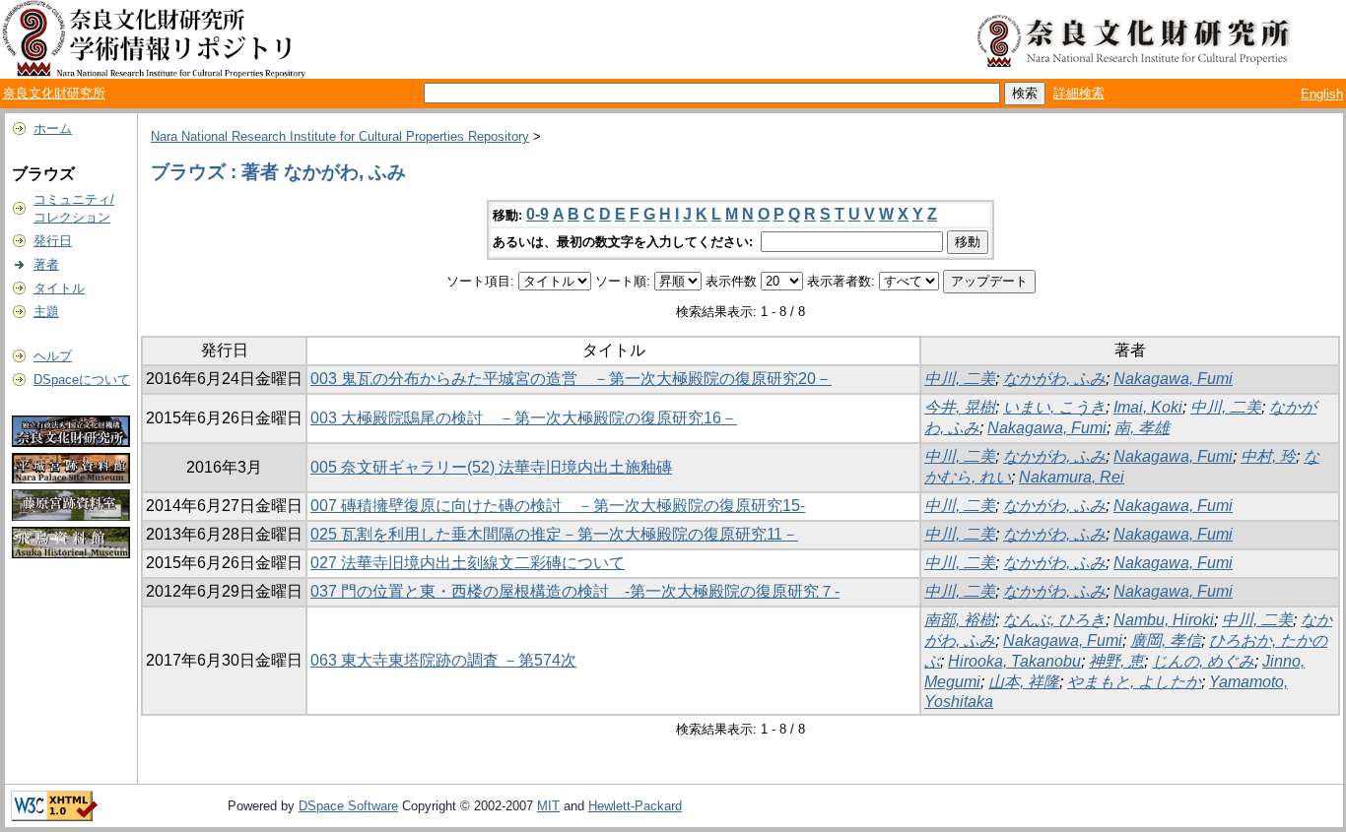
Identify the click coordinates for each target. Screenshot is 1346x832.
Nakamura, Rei (1071, 477)
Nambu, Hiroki (1163, 619)
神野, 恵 (1116, 661)
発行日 (53, 240)
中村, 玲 (1268, 456)
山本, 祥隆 (1023, 681)
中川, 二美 (959, 378)
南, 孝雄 (1142, 427)
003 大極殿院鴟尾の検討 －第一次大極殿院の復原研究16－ (523, 418)
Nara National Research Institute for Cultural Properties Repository (340, 136)
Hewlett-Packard (635, 806)
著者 (46, 264)
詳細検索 (1079, 93)
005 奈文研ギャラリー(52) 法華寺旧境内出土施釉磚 (491, 467)
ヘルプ (53, 356)
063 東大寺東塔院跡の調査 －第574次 (443, 660)
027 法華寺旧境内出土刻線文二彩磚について (467, 562)
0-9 (537, 214)
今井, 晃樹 (959, 407)
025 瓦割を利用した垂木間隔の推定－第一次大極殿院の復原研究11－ (554, 534)
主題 (46, 311)
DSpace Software (348, 806)
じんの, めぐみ (1203, 661)
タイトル (59, 288)
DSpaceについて (82, 379)
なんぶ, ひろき (1054, 619)
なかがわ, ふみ (1054, 378)
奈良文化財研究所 (54, 93)
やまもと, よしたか (1134, 681)
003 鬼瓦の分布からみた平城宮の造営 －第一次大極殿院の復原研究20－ (571, 378)
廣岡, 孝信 (1165, 640)
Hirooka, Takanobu (1014, 661)
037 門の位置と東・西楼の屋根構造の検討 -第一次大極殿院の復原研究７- (575, 591)
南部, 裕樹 (959, 619)
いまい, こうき (1054, 407)
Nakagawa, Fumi (1173, 378)
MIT (548, 806)
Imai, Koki (1147, 407)
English (1322, 94)
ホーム (53, 128)
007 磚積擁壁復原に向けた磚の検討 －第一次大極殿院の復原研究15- (557, 505)
